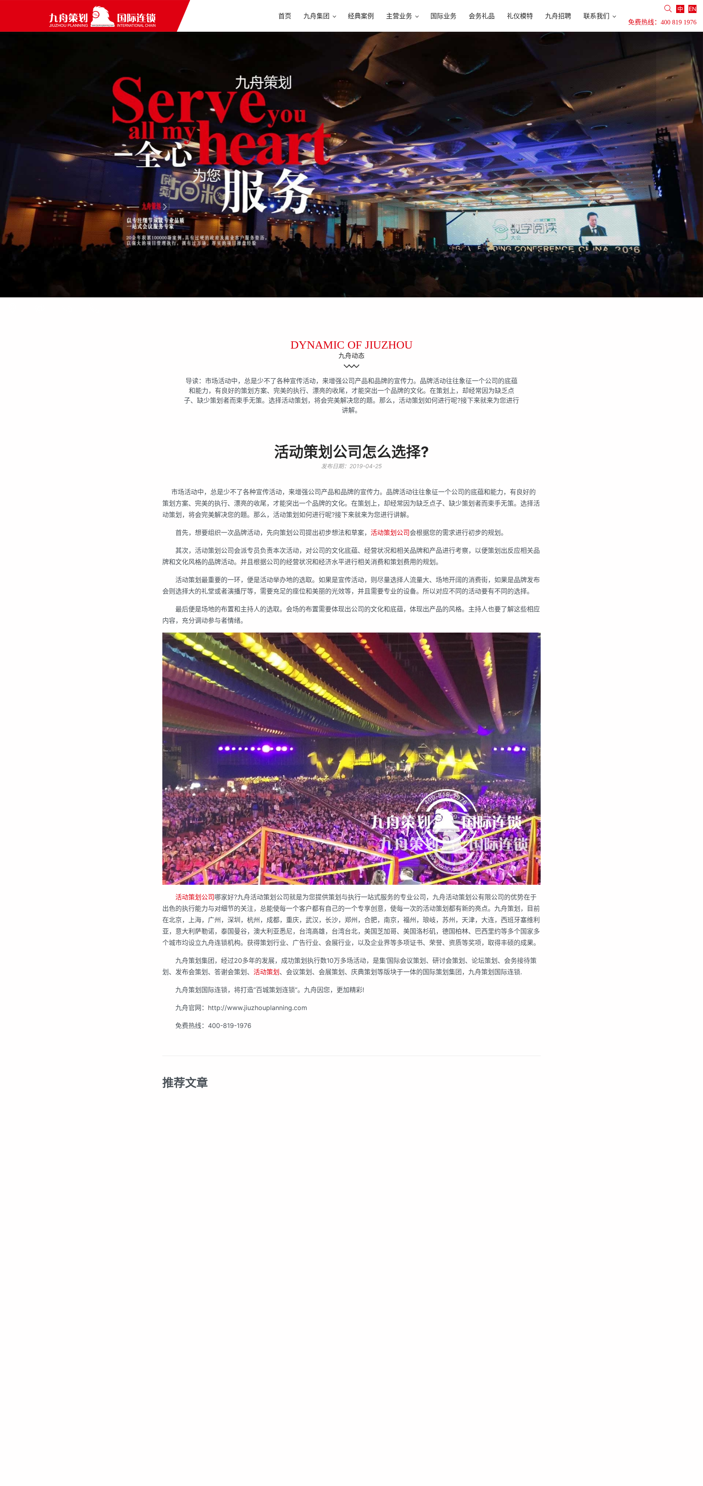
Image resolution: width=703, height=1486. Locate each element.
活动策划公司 (390, 532)
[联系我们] (13, 308)
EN (692, 8)
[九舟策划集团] (95, 16)
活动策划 (266, 972)
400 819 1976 (678, 22)
